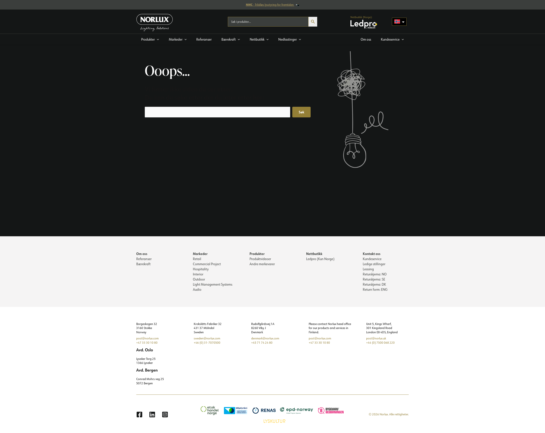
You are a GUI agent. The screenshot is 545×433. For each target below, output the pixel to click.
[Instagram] (165, 414)
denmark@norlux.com (265, 338)
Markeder (200, 253)
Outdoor (199, 279)
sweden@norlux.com (207, 338)
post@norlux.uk (376, 338)
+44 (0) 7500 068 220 (380, 343)
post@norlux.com (147, 338)
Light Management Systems (212, 284)
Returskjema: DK (374, 284)
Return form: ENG (375, 289)
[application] (157, 39)
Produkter (257, 253)
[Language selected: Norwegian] (399, 22)
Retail (197, 259)
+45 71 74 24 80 (261, 343)
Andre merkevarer (262, 264)
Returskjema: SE (374, 279)
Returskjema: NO (375, 274)
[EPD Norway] (294, 410)
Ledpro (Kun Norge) (320, 259)
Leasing (368, 269)
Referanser (144, 259)
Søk (301, 112)
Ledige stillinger (374, 264)
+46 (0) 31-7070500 (207, 343)
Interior (198, 274)
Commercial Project (207, 264)
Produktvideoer (260, 259)
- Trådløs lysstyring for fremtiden (270, 5)
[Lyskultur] (272, 421)
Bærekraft (143, 264)
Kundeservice (372, 259)
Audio (197, 289)
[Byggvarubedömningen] (328, 410)
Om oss (141, 253)
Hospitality (201, 269)
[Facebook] (139, 414)
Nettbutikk (314, 253)
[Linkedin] (152, 414)
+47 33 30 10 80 (147, 343)
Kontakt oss (371, 253)
